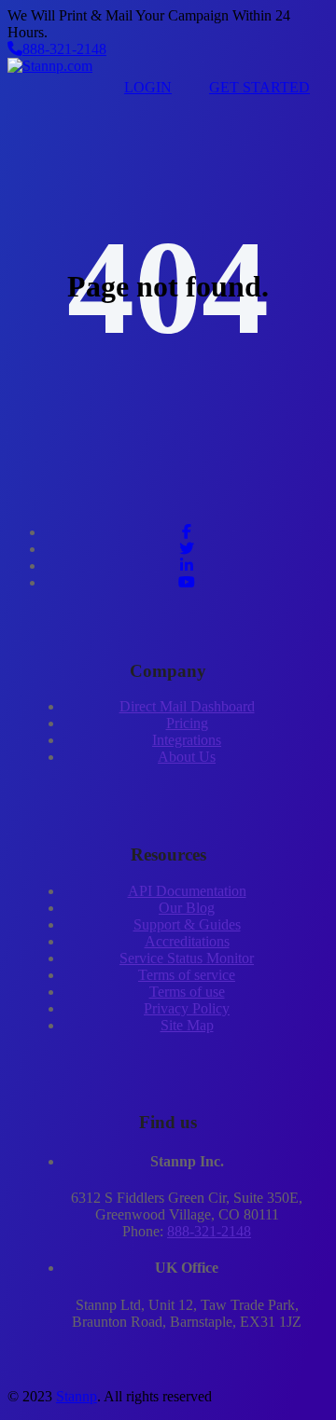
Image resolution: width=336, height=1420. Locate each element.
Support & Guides (187, 924)
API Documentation (187, 891)
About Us (187, 757)
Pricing (187, 723)
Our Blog (187, 908)
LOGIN (148, 87)
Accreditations (187, 941)
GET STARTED (259, 87)
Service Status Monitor (186, 958)
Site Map (187, 1025)
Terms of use (187, 992)
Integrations (186, 740)
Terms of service (186, 975)
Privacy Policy (187, 1008)
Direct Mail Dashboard (187, 706)
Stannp (76, 1396)
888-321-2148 (64, 49)
